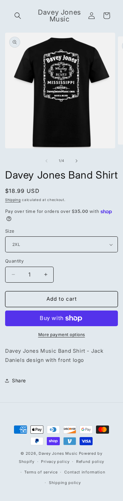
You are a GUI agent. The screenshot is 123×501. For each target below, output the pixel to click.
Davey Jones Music (58, 453)
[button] (17, 15)
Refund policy (90, 461)
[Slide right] (76, 160)
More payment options (61, 334)
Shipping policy (65, 482)
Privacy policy (55, 461)
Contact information (84, 472)
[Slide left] (46, 160)
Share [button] (19, 380)
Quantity (14, 261)
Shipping (13, 200)
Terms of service (40, 472)
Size (10, 231)
